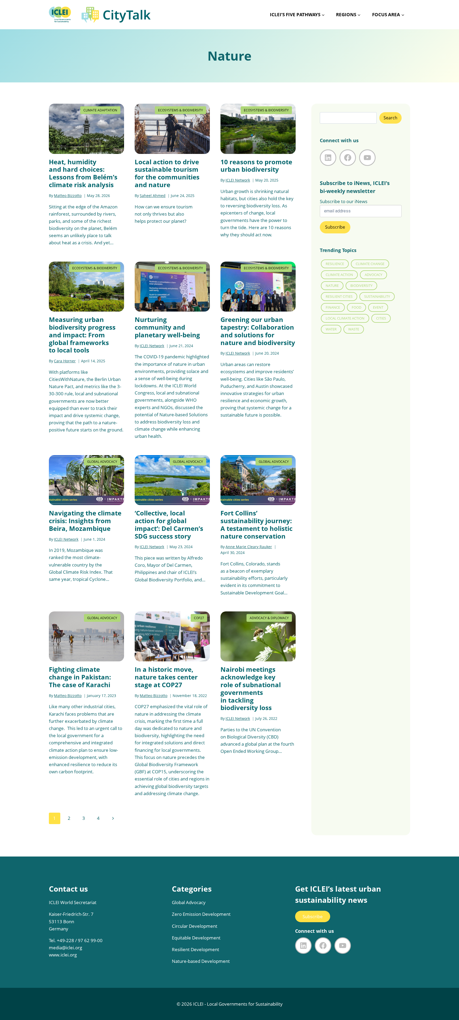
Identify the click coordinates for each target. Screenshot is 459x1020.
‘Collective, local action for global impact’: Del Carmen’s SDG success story (169, 524)
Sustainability (377, 296)
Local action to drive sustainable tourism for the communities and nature (167, 173)
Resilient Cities (339, 296)
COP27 (199, 618)
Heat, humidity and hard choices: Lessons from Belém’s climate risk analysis (83, 173)
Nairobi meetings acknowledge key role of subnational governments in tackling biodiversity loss (250, 688)
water (331, 329)
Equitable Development (196, 938)
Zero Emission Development (201, 914)
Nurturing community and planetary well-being (167, 327)
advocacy (373, 274)
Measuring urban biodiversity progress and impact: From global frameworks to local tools (82, 334)
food (356, 307)
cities (381, 318)
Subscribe (313, 916)
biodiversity (361, 285)
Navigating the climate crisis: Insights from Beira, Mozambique (85, 521)
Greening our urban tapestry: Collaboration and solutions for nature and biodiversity (257, 331)
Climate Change (370, 263)
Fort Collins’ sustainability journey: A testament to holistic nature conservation (256, 524)
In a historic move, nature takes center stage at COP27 (166, 677)
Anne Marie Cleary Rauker (249, 546)
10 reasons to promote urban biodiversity (256, 165)
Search (390, 118)
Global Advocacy (102, 461)
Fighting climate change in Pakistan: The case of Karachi (80, 677)
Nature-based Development (201, 961)
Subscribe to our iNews (343, 201)
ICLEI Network (238, 180)
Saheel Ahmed (152, 195)
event (378, 307)
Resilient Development (195, 949)
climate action (339, 274)
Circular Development (194, 926)
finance (333, 307)
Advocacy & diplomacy (269, 618)
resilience (335, 263)
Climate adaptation (100, 110)
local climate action (345, 318)
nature (332, 285)
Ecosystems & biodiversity (180, 110)
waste (353, 329)
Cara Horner (65, 360)
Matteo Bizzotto (68, 195)
